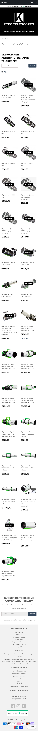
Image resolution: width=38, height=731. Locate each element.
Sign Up (32, 614)
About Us (19, 634)
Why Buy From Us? (19, 637)
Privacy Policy (19, 647)
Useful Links (19, 639)
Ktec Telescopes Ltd (19, 720)
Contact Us (19, 632)
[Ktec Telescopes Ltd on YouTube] (24, 707)
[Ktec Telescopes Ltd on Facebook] (13, 707)
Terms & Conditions (19, 644)
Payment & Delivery (19, 642)
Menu (6, 2)
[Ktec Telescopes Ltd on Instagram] (18, 707)
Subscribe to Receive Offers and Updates (19, 600)
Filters (32, 66)
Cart (34, 2)
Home (4, 38)
